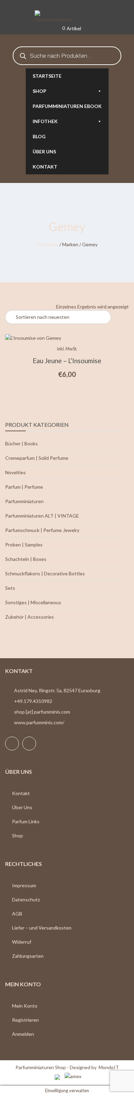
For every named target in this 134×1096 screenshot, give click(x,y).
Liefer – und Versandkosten (41, 928)
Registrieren (25, 1020)
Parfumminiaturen (24, 501)
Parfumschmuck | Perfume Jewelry (42, 530)
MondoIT (109, 1067)
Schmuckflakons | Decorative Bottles (45, 573)
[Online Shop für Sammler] (67, 17)
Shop (39, 91)
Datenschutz (26, 899)
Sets (10, 588)
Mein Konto (24, 1006)
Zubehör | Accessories (29, 617)
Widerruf (21, 942)
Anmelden (23, 1034)
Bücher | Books (21, 443)
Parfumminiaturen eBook (67, 106)
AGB (17, 913)
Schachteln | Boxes (25, 559)
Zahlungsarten (28, 956)
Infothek (45, 121)
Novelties (15, 472)
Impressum (24, 885)
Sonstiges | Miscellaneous (33, 602)
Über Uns (22, 807)
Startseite (47, 76)
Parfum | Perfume (24, 487)
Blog (39, 136)
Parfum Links (26, 821)
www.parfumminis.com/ (39, 722)
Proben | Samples (24, 544)
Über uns (44, 151)
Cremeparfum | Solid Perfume (36, 458)
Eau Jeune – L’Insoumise (67, 361)
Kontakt (45, 167)
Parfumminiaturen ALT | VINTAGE (42, 516)
